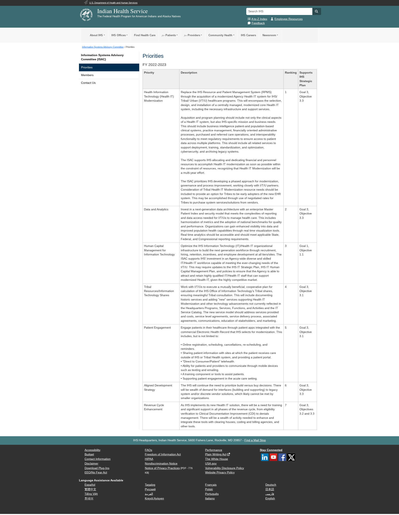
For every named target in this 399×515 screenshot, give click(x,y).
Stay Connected (271, 450)
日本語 (269, 489)
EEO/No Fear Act (96, 472)
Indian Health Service (122, 11)
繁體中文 (90, 489)
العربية (149, 493)
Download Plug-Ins (97, 468)
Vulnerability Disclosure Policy (224, 468)
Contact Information (98, 459)
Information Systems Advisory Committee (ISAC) (102, 57)
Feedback (258, 23)
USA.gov (211, 463)
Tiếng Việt (91, 493)
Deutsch (270, 484)
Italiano (210, 498)
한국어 (89, 498)
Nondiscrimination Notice (161, 463)
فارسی (269, 493)
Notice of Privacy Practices (162, 468)
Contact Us (88, 82)
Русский (150, 489)
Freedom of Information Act (163, 454)
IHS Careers (248, 35)
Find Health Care (144, 35)
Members (87, 75)
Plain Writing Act (215, 454)
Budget (89, 454)
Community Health (220, 35)
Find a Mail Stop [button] (255, 440)
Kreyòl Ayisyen (154, 498)
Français (211, 484)
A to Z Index (259, 19)
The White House (216, 459)
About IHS (96, 35)
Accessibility (92, 450)
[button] (317, 11)
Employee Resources (289, 19)
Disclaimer (91, 463)
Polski (209, 489)
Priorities (86, 67)
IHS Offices (118, 35)
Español (90, 484)
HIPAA (149, 459)
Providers (192, 35)
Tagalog (150, 484)
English (270, 498)
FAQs (148, 450)
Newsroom (269, 35)
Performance (213, 450)
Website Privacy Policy (220, 472)
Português (212, 493)
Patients (169, 35)
